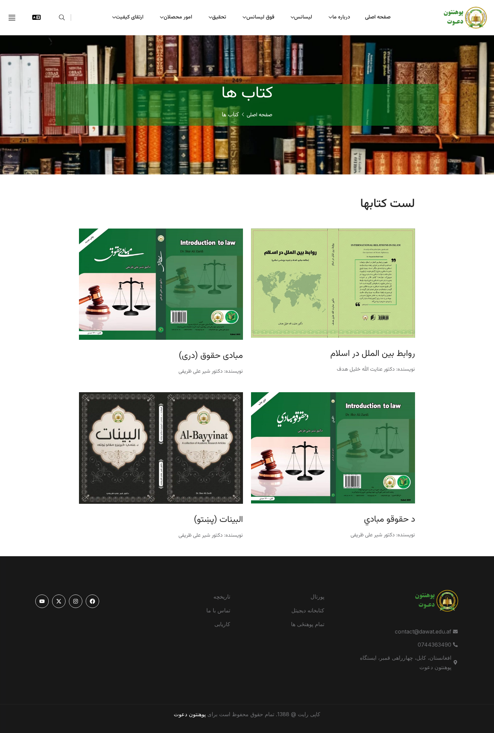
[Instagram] (75, 601)
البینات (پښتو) (218, 520)
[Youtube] (42, 601)
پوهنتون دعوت (190, 714)
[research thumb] (333, 282)
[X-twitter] (59, 601)
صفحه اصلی (259, 115)
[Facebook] (92, 601)
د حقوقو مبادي (389, 520)
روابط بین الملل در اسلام (372, 354)
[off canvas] (11, 17)
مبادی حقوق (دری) (211, 356)
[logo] (460, 17)
